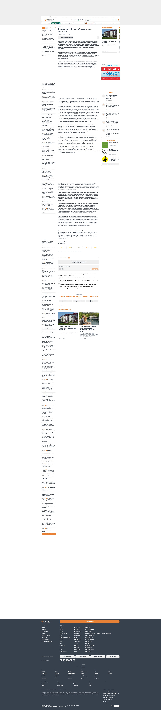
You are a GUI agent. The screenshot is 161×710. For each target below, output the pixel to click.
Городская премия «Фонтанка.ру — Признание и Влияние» (98, 633)
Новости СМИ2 (62, 306)
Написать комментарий (67, 37)
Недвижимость (63, 651)
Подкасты (76, 633)
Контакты (44, 629)
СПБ (46, 28)
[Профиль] (118, 20)
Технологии (77, 641)
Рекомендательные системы (108, 697)
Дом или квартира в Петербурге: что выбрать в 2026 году (67, 328)
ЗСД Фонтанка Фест (99, 16)
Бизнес (61, 631)
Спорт (75, 637)
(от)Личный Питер (53, 16)
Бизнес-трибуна (63, 633)
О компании (44, 637)
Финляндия (76, 647)
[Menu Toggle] (42, 20)
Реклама (43, 633)
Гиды (61, 641)
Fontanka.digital (88, 641)
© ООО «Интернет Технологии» (73, 705)
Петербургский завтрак (110, 16)
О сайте (43, 627)
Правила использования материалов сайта (111, 693)
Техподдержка (45, 631)
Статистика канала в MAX (47, 641)
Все (43, 28)
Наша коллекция (89, 637)
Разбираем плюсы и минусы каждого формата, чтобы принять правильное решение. (68, 332)
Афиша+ (61, 629)
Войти (63, 269)
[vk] (67, 660)
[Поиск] (112, 20)
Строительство (77, 639)
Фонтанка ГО (62, 16)
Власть (61, 639)
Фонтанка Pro (88, 627)
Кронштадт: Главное (89, 645)
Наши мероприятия (46, 635)
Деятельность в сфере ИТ (107, 699)
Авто (61, 627)
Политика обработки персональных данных (111, 691)
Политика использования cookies (109, 695)
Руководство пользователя (108, 701)
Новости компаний (64, 309)
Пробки (80, 19)
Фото (75, 651)
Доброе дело (62, 645)
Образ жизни (77, 627)
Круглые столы (88, 647)
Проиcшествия (77, 635)
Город (61, 643)
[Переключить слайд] (119, 34)
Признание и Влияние (82, 16)
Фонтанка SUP (45, 16)
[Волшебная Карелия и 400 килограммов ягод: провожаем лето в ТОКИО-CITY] (89, 318)
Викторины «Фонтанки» (65, 637)
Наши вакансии (45, 639)
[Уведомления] (115, 20)
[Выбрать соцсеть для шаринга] (98, 37)
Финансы (76, 645)
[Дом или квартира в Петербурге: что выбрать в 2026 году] (68, 318)
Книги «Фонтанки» (89, 639)
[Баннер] (56, 23)
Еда (60, 647)
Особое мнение (77, 631)
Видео (61, 635)
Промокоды (111, 140)
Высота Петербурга (89, 649)
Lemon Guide (91, 16)
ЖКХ (61, 649)
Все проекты (88, 651)
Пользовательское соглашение (108, 689)
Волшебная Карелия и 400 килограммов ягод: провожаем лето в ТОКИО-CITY (88, 329)
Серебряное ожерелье (71, 16)
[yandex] (74, 660)
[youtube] (70, 660)
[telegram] (64, 660)
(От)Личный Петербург (90, 635)
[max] (61, 660)
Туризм (76, 643)
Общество (76, 629)
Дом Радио (87, 643)
